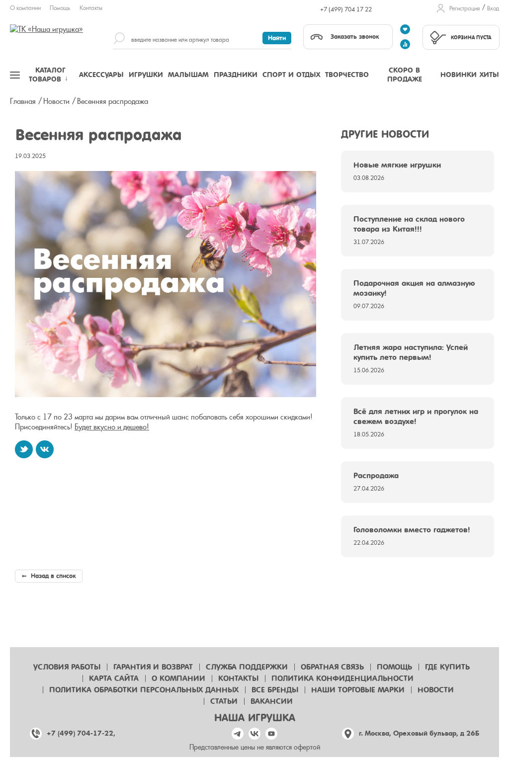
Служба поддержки (247, 667)
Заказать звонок (355, 36)
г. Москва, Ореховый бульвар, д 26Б (419, 733)
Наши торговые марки (358, 689)
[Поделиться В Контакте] (45, 449)
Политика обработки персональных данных (144, 689)
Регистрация (464, 8)
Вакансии (272, 701)
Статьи (224, 701)
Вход (493, 8)
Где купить (447, 667)
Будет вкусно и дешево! (112, 427)
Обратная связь (332, 667)
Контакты (91, 8)
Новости (436, 689)
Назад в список (52, 576)
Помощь (60, 8)
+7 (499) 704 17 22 (346, 9)
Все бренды (275, 689)
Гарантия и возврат (153, 667)
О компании (25, 8)
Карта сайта (114, 678)
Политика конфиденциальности (342, 678)
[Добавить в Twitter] (24, 449)
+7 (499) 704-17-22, (81, 733)
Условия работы (66, 667)
